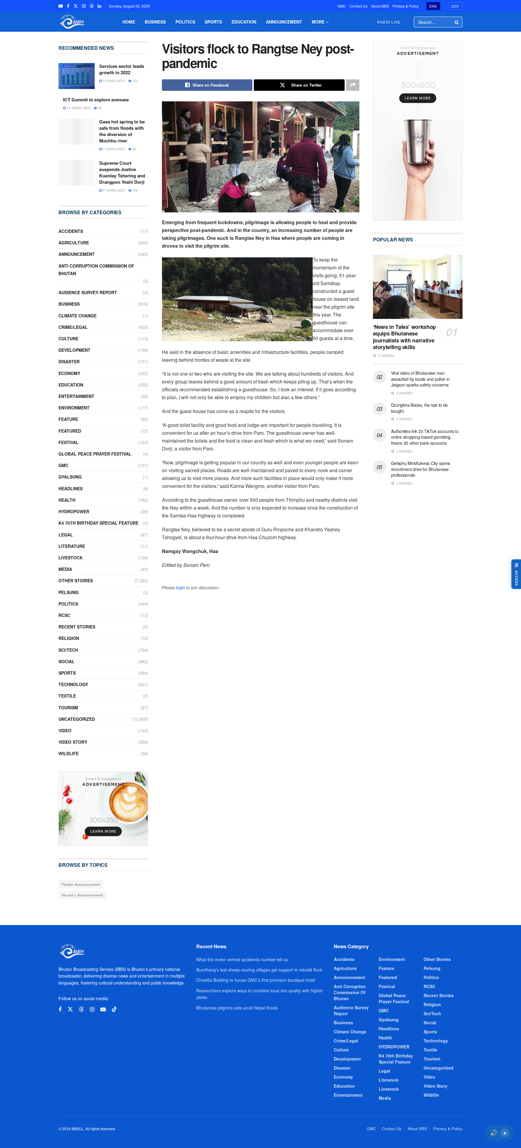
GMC (341, 5)
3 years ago (113, 80)
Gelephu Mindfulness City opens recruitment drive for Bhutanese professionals (420, 469)
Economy (69, 373)
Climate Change (77, 316)
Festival (68, 442)
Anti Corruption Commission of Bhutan (96, 269)
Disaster (69, 361)
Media (65, 569)
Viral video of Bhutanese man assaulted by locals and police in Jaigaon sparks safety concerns (420, 379)
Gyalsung (70, 477)
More (318, 22)
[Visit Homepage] (71, 22)
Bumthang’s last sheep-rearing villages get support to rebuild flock (259, 970)
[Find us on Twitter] (76, 6)
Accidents (70, 231)
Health (66, 500)
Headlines (70, 488)
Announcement (284, 22)
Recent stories (76, 627)
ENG (433, 6)
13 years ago (78, 107)
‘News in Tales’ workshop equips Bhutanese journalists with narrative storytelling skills (404, 337)
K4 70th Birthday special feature (98, 523)
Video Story (72, 742)
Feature (68, 419)
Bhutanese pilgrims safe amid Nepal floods (237, 1008)
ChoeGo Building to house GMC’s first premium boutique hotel (255, 980)
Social (66, 661)
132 (134, 80)
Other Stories (75, 580)
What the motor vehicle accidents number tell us (242, 959)
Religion (68, 638)
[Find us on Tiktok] (114, 1009)
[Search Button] (457, 22)
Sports (213, 22)
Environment (74, 408)
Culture (68, 338)
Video (64, 730)
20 (133, 148)
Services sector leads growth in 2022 (121, 69)
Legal (65, 535)
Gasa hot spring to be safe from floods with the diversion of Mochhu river (122, 131)
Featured (69, 431)
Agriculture (73, 243)
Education (244, 22)
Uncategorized (76, 719)
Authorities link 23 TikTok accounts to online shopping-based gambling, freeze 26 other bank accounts (425, 437)
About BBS (380, 5)
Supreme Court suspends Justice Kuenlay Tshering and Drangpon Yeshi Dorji (122, 172)
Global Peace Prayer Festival (94, 454)
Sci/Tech (68, 650)
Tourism (68, 707)
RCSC (64, 615)
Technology (73, 684)
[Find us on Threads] (91, 6)
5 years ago (113, 148)
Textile (67, 696)
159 (134, 190)
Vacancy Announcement (82, 894)
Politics (185, 22)
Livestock (70, 558)
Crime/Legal (73, 327)
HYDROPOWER (73, 511)
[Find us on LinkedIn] (99, 6)
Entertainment (76, 396)
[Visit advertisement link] (103, 808)
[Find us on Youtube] (60, 6)
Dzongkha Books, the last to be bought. (419, 408)
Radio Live (388, 21)
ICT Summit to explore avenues (96, 99)
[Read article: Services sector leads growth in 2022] (76, 76)
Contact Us (358, 5)
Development (74, 350)
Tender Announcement (81, 884)
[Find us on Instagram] (84, 6)
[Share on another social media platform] (352, 85)
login (180, 587)
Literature (71, 546)
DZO (455, 6)
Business (155, 22)
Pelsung (68, 592)
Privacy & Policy (406, 5)
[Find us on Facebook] (68, 6)
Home (128, 22)
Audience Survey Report (87, 292)
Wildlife (68, 753)
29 (99, 107)
